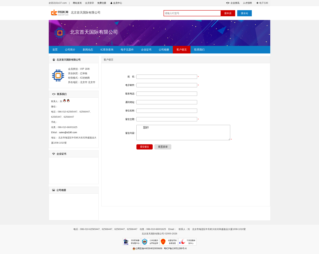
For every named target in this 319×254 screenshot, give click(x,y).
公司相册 (164, 49)
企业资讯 (234, 3)
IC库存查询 (106, 49)
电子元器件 (127, 49)
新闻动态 (88, 49)
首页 (55, 49)
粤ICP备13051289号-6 (175, 248)
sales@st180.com (68, 132)
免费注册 (101, 3)
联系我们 (199, 49)
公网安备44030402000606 (148, 248)
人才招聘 (247, 3)
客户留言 (181, 49)
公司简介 (70, 49)
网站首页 (77, 3)
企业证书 (146, 49)
